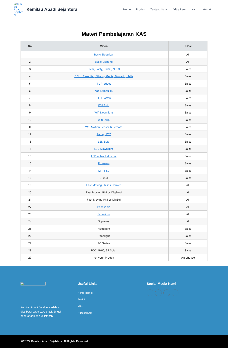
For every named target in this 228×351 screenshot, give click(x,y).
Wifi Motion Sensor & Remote (103, 127)
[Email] (150, 292)
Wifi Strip (104, 120)
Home (127, 9)
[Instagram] (175, 292)
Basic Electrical (103, 54)
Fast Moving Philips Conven (103, 185)
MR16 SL (103, 170)
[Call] (166, 292)
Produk (140, 9)
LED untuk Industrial (104, 156)
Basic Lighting (104, 61)
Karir (194, 9)
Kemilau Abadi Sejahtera (52, 9)
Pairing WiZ (104, 134)
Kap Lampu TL (104, 90)
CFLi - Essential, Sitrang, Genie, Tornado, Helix (103, 76)
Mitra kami (179, 9)
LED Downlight (103, 148)
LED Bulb (103, 141)
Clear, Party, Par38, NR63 (104, 69)
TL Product (104, 83)
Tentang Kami (159, 9)
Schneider (103, 214)
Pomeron (103, 163)
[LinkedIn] (158, 292)
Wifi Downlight (103, 112)
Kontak (207, 9)
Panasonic (103, 207)
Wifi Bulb (103, 105)
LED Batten (104, 98)
